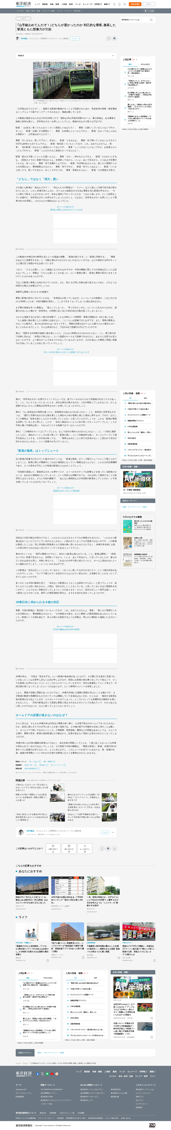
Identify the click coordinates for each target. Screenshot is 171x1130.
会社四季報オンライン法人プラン (92, 1093)
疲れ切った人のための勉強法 (143, 522)
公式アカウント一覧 (67, 1113)
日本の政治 (132, 438)
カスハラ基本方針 (112, 1118)
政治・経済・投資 (33, 11)
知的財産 (60, 1118)
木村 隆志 (24, 38)
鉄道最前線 (20, 1097)
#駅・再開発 (48, 761)
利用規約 (139, 1107)
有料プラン (140, 1097)
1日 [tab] (130, 398)
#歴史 (124, 507)
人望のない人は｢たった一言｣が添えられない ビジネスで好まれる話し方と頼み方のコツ (32, 787)
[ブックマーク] (108, 38)
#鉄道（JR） (29, 765)
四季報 (97, 4)
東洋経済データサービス (89, 1097)
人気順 (64, 4)
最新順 (45, 4)
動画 (71, 4)
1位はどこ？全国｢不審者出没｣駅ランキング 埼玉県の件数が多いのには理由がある (84, 817)
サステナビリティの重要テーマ (139, 415)
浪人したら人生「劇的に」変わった (140, 432)
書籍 (106, 4)
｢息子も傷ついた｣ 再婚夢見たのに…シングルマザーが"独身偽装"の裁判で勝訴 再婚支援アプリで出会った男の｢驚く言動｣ (67, 947)
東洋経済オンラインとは (130, 20)
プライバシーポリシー (46, 1118)
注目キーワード (129, 501)
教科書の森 (115, 1097)
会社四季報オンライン (49, 1093)
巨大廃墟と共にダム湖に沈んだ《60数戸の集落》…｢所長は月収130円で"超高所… (140, 95)
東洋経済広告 (116, 1089)
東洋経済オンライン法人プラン (91, 1089)
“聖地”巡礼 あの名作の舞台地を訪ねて (140, 403)
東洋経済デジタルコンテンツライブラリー (56, 1100)
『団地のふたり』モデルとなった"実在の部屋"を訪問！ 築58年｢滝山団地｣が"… (139, 83)
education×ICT (21, 1089)
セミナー (86, 4)
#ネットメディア (56, 765)
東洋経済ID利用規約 (95, 1118)
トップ (37, 4)
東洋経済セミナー (87, 1100)
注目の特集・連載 (129, 467)
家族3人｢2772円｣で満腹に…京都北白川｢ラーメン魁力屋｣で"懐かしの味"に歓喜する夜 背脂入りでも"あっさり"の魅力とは (138, 950)
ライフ (59, 11)
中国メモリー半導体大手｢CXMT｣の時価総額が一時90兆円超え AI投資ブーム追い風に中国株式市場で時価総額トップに (124, 1028)
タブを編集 (150, 11)
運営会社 (43, 1113)
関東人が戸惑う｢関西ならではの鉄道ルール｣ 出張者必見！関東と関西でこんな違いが (31, 797)
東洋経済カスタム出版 (119, 1093)
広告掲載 (81, 1113)
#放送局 (42, 765)
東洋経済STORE (47, 1097)
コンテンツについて (143, 1093)
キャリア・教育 (49, 11)
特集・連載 (54, 4)
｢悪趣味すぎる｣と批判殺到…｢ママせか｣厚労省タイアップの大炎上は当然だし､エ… (139, 118)
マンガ (78, 4)
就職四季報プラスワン (136, 421)
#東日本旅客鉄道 (30, 768)
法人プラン (140, 1100)
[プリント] (114, 38)
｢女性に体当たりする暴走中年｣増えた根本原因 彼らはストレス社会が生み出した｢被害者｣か (32, 817)
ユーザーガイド (141, 1104)
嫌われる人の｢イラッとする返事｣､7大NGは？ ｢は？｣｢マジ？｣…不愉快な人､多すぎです (84, 797)
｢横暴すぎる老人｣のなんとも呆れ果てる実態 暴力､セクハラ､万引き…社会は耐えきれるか (84, 807)
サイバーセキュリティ (24, 1093)
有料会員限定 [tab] (145, 64)
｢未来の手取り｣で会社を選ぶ (138, 409)
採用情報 (53, 1113)
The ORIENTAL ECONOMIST (52, 1089)
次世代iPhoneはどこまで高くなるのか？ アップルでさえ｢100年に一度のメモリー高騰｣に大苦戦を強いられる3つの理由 (124, 1009)
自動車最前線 (132, 444)
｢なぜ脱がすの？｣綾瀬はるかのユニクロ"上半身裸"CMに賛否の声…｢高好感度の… (140, 71)
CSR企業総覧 (133, 426)
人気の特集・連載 (131, 393)
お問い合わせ (126, 1118)
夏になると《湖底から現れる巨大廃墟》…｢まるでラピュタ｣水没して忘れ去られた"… (140, 107)
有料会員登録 (135, 4)
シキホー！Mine (47, 1104)
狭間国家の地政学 (140, 554)
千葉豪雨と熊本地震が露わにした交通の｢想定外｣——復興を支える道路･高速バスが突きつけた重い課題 (103, 949)
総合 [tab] (130, 64)
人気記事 (127, 59)
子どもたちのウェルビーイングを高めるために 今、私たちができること (140, 455)
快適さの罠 (138, 538)
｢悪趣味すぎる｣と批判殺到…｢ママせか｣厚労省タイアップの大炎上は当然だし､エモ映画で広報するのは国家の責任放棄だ (32, 950)
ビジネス (20, 11)
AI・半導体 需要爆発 (132, 490)
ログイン (149, 4)
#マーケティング (134, 507)
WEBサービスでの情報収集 (26, 1118)
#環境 (144, 507)
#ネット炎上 (33, 761)
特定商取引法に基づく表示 (76, 1118)
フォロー (75, 38)
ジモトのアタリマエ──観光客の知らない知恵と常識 (140, 450)
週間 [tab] (145, 398)
